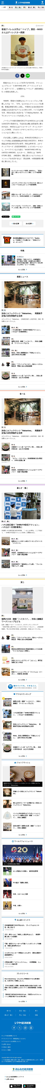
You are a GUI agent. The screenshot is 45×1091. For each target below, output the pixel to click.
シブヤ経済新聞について (10, 1035)
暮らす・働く (32, 7)
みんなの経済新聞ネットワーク (22, 1069)
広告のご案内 (7, 1047)
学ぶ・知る (41, 7)
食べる (11, 7)
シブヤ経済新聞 (22, 2)
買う (24, 7)
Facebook (14, 1028)
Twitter (19, 1028)
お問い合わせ (7, 1044)
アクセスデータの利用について (12, 1041)
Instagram (25, 1028)
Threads (31, 1028)
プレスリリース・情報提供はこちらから (14, 1038)
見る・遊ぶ (18, 7)
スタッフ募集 (7, 1050)
